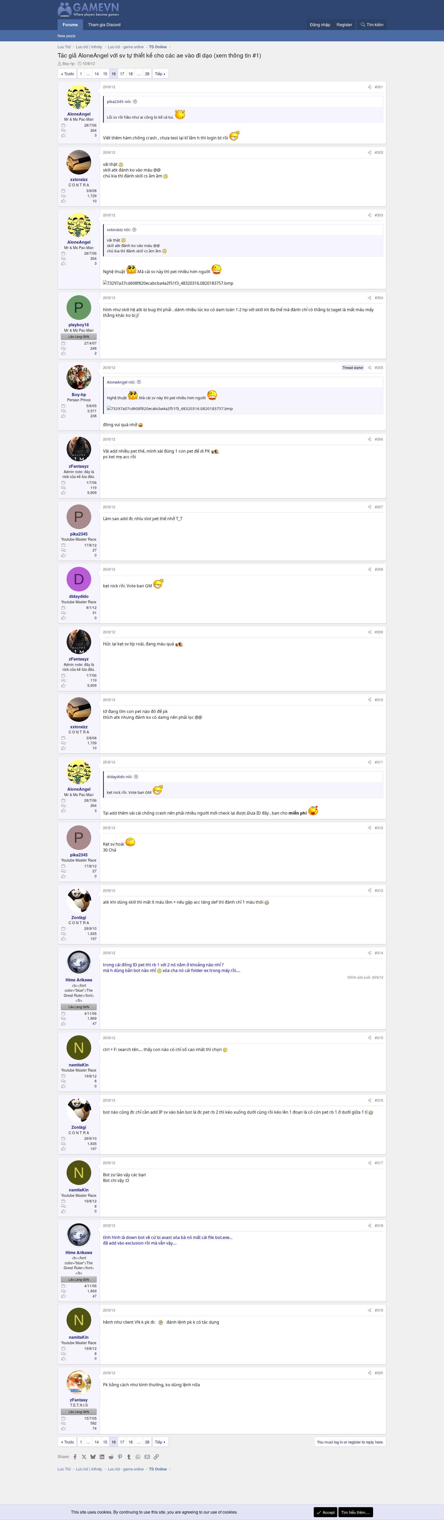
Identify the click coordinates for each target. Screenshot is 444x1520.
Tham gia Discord (104, 24)
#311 (379, 761)
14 (97, 73)
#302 (379, 152)
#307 (379, 506)
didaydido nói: (119, 776)
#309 (379, 631)
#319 (379, 1310)
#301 (379, 86)
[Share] (369, 87)
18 (130, 73)
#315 (379, 1037)
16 (114, 73)
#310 (379, 699)
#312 (379, 827)
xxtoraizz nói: (119, 229)
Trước (69, 73)
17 (122, 73)
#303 (379, 214)
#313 (379, 890)
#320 (379, 1372)
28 (147, 73)
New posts (67, 35)
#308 (379, 569)
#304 (379, 297)
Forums (70, 24)
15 (105, 73)
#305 (379, 367)
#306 (379, 439)
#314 (379, 952)
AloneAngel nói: (121, 382)
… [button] (88, 73)
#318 (379, 1225)
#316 (379, 1100)
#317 (379, 1162)
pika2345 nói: (119, 101)
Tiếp (158, 73)
